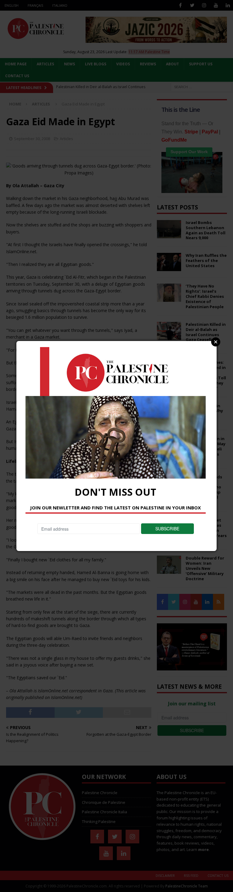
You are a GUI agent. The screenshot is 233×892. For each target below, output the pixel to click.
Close (215, 341)
